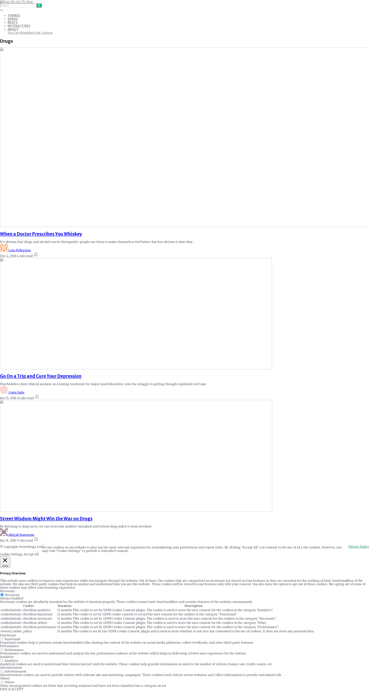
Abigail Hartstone (21, 535)
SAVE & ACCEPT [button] (11, 689)
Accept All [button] (31, 554)
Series (13, 19)
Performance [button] (9, 646)
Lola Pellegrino (19, 250)
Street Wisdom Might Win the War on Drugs (46, 518)
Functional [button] (8, 635)
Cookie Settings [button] (11, 554)
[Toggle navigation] (1, 10)
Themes (14, 15)
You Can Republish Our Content (30, 33)
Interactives (19, 26)
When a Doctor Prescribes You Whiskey (41, 234)
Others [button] (5, 678)
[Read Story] (35, 256)
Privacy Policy (358, 547)
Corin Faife (16, 392)
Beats (12, 22)
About (13, 29)
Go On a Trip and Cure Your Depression (40, 376)
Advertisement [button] (11, 667)
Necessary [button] (7, 591)
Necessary (12, 595)
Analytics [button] (7, 657)
